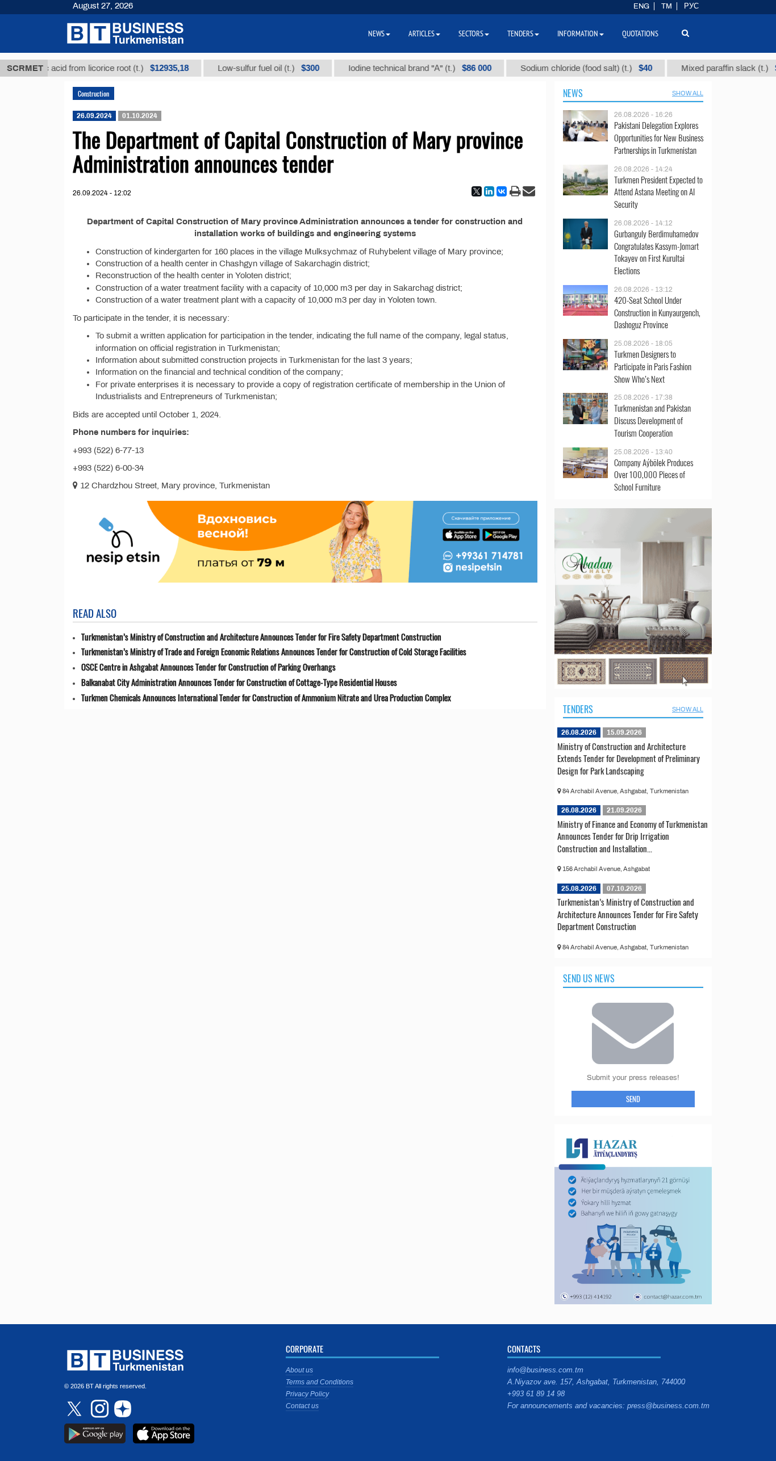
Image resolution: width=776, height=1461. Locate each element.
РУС (691, 6)
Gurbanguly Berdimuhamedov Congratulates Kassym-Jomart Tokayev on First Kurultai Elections (656, 252)
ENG (641, 6)
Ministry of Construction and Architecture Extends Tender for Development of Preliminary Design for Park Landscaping (628, 758)
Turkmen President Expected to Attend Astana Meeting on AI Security (658, 192)
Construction (93, 93)
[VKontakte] (502, 191)
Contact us (302, 1406)
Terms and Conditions (319, 1382)
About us (299, 1370)
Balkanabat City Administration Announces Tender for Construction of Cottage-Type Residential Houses (239, 682)
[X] (477, 191)
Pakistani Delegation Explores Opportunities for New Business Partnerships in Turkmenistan (658, 137)
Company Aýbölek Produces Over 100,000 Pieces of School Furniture (653, 475)
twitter (75, 1408)
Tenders (578, 709)
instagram (98, 1408)
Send (633, 1098)
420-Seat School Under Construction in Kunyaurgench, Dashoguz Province (657, 312)
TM (666, 6)
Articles (421, 33)
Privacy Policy (307, 1394)
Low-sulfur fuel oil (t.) (231, 68)
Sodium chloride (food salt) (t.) (549, 68)
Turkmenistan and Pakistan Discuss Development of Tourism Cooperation (652, 420)
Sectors (470, 33)
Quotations (640, 33)
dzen (121, 1408)
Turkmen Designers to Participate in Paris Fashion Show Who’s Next (652, 366)
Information (577, 33)
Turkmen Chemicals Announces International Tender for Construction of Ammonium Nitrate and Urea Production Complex (266, 698)
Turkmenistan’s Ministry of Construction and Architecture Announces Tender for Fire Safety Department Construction (261, 637)
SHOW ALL (687, 93)
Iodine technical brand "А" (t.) (382, 68)
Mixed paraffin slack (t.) (702, 68)
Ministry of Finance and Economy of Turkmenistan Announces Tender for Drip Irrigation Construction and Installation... (632, 836)
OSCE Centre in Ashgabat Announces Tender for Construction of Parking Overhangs (208, 667)
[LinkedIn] (489, 191)
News (573, 93)
